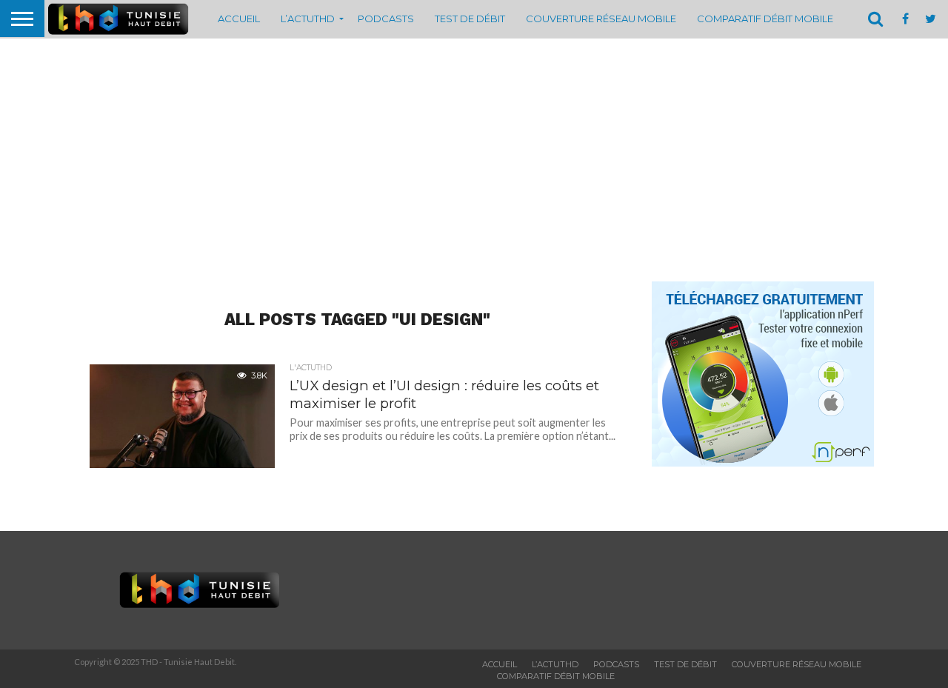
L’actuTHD (308, 18)
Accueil (239, 18)
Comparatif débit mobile (765, 18)
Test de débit (470, 18)
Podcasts (386, 18)
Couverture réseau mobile (601, 18)
